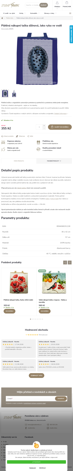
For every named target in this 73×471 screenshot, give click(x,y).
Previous (65, 262)
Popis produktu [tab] (19, 161)
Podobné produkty (53, 161)
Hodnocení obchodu (36, 330)
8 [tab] (42, 319)
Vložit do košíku (61, 127)
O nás (5, 442)
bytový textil (55, 199)
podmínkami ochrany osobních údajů (35, 403)
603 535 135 (53, 425)
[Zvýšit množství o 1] (44, 125)
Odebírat (61, 399)
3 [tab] (33, 319)
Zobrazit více (36, 375)
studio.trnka (53, 428)
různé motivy (21, 188)
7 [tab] (40, 319)
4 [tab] (35, 319)
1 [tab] (30, 319)
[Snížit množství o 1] (44, 128)
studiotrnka (31, 428)
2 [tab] (32, 319)
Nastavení (32, 468)
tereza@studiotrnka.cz (34, 425)
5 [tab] (37, 319)
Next (70, 262)
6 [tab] (39, 319)
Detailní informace (60, 114)
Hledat (44, 5)
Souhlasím (37, 462)
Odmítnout (42, 468)
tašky (48, 199)
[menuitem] (9, 13)
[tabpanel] (18, 292)
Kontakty (5, 444)
